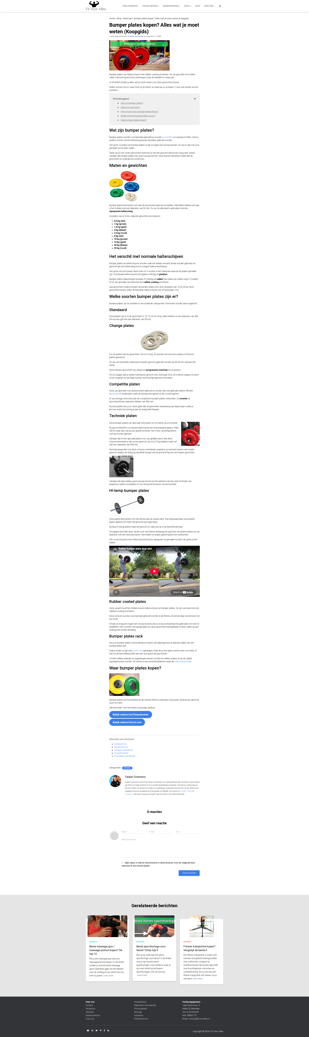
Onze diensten (130, 6)
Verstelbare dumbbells (124, 756)
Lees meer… (109, 975)
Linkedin (108, 1031)
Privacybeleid (140, 1008)
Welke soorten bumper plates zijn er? (138, 116)
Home (112, 18)
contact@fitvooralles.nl (199, 1018)
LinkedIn (183, 791)
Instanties (138, 1015)
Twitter (189, 791)
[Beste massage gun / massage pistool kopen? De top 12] (107, 929)
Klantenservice (141, 1018)
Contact (89, 1005)
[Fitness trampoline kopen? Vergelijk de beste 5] (201, 929)
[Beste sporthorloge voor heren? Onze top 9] (154, 928)
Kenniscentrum (171, 6)
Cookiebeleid (140, 1002)
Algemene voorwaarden (145, 1005)
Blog (119, 18)
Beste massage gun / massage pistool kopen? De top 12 (105, 950)
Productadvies (150, 6)
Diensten (90, 1012)
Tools (187, 6)
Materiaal (127, 18)
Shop (197, 6)
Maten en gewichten (130, 107)
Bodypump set (121, 747)
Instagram (129, 794)
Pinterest (101, 1031)
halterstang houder (183, 661)
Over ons (209, 6)
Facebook (104, 1031)
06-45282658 (192, 1012)
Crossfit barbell (121, 753)
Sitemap (138, 1012)
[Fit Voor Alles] (96, 6)
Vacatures (90, 1008)
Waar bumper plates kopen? (134, 120)
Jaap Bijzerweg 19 (191, 1005)
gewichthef (115, 393)
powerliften (167, 137)
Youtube (88, 1031)
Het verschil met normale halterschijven (139, 111)
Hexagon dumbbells (123, 750)
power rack (137, 650)
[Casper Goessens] (115, 781)
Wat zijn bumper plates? (132, 103)
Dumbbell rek (120, 744)
